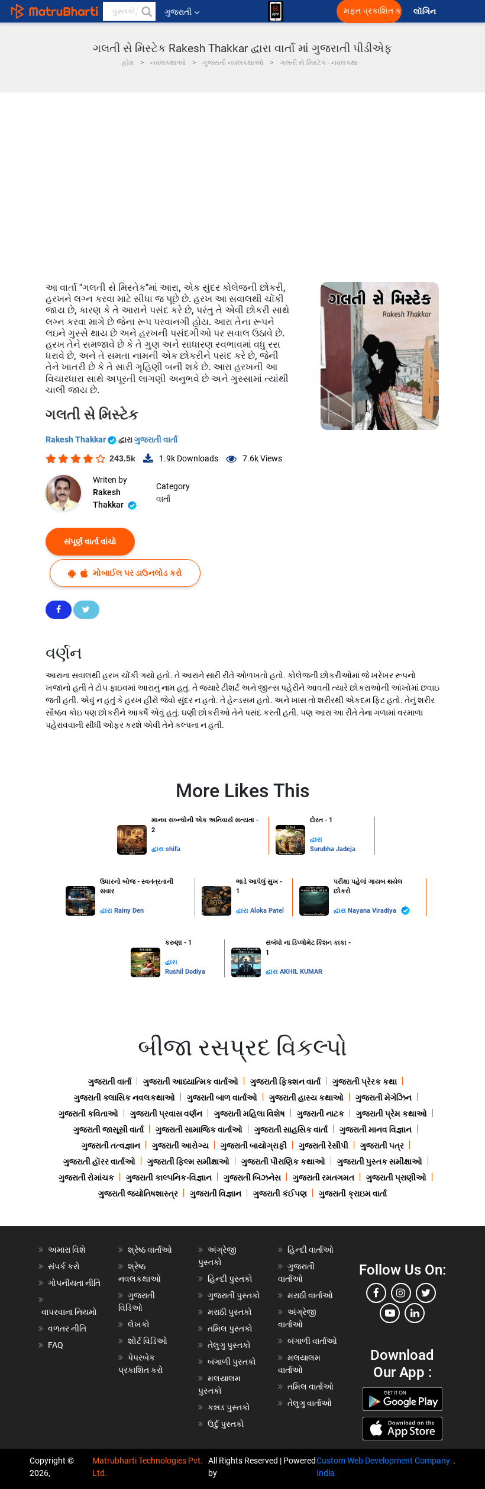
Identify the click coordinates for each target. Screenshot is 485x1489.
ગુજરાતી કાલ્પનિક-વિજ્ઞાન (169, 1177)
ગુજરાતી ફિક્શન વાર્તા (285, 1081)
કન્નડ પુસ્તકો (229, 1407)
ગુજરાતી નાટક (320, 1113)
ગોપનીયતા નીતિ (74, 1283)
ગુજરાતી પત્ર (382, 1145)
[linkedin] (415, 1313)
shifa (173, 849)
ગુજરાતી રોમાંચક (86, 1177)
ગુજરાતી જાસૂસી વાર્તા (108, 1129)
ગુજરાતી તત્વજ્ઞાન (111, 1145)
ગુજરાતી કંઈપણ (280, 1193)
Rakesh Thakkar (77, 439)
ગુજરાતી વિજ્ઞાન (215, 1193)
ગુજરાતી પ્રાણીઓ (396, 1177)
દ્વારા (158, 849)
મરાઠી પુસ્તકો (230, 1312)
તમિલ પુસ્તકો (230, 1328)
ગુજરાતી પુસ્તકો (234, 1295)
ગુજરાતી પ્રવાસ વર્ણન (166, 1113)
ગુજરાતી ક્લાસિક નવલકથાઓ (124, 1097)
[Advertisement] (242, 181)
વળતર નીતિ (67, 1328)
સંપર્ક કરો (64, 1266)
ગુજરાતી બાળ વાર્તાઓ (222, 1097)
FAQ (55, 1345)
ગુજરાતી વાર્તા (155, 439)
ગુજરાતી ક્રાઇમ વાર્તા (353, 1193)
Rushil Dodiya (185, 971)
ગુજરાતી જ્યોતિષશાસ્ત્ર (138, 1193)
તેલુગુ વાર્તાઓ (309, 1403)
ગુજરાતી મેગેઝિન (383, 1097)
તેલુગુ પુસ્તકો (229, 1345)
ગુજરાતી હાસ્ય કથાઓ (306, 1097)
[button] (146, 11)
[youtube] (390, 1313)
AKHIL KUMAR (301, 971)
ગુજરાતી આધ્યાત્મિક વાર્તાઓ (190, 1081)
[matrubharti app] (276, 11)
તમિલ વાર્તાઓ (310, 1386)
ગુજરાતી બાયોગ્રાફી (254, 1145)
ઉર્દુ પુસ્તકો (226, 1424)
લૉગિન (425, 11)
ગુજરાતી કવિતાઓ (88, 1113)
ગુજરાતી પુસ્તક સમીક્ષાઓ (379, 1161)
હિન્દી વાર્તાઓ (310, 1249)
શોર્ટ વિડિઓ (147, 1341)
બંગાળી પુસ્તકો (232, 1361)
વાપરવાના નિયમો (70, 1312)
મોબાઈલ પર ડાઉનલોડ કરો (136, 572)
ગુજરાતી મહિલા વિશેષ (249, 1113)
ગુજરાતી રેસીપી (323, 1145)
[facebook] (376, 1293)
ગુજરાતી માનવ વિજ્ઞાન (376, 1129)
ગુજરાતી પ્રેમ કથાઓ (391, 1113)
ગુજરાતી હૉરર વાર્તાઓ (99, 1161)
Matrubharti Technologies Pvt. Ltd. (147, 1467)
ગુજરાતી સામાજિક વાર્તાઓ (199, 1129)
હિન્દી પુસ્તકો (230, 1278)
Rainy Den (129, 910)
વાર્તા (163, 498)
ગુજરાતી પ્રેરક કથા (364, 1081)
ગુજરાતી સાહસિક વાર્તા (291, 1129)
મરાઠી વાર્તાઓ (310, 1295)
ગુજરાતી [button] (178, 12)
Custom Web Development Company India (383, 1467)
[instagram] (401, 1293)
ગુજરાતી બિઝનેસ (252, 1177)
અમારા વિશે (67, 1249)
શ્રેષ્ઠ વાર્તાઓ (150, 1249)
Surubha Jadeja (332, 849)
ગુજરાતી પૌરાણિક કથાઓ (283, 1161)
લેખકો (139, 1324)
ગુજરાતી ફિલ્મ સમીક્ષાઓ (188, 1161)
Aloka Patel (267, 910)
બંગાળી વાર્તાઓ (312, 1341)
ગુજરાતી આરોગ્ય (180, 1145)
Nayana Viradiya (373, 910)
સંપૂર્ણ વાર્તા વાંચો (90, 541)
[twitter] (426, 1293)
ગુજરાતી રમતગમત (323, 1177)
